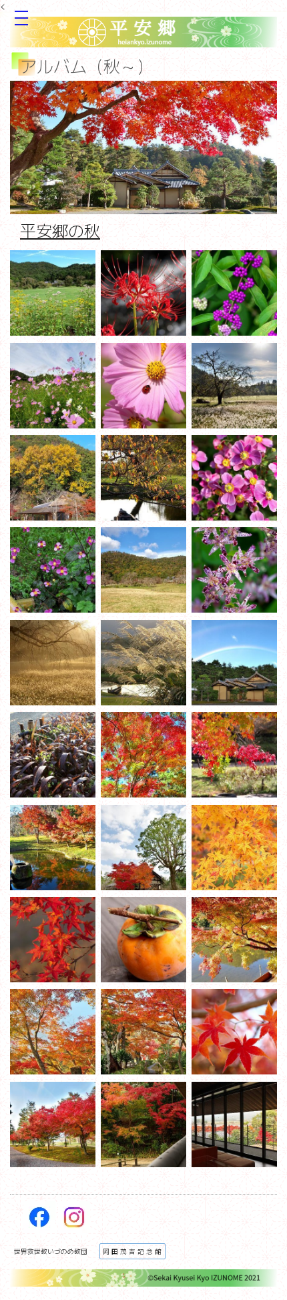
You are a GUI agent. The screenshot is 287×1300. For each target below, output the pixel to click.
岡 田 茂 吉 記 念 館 (132, 1251)
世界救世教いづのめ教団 (50, 1251)
